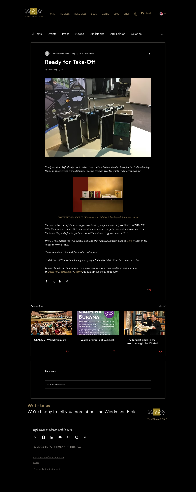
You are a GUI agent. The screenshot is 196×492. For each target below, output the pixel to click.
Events (51, 34)
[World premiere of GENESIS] (98, 323)
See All (162, 306)
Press (65, 34)
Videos (79, 34)
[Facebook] (43, 437)
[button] (33, 17)
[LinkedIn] (52, 437)
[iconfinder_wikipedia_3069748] (85, 437)
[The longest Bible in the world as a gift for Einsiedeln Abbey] (144, 323)
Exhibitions (97, 34)
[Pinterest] (68, 437)
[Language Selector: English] (162, 14)
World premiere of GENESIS (98, 340)
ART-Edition (118, 34)
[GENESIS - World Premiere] (51, 323)
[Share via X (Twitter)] (53, 281)
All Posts (36, 34)
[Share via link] (67, 281)
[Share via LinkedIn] (60, 281)
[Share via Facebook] (46, 281)
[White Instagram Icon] (76, 437)
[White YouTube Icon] (60, 437)
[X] (35, 437)
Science (136, 34)
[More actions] (149, 53)
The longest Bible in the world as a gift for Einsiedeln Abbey (144, 341)
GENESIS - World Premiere (50, 340)
